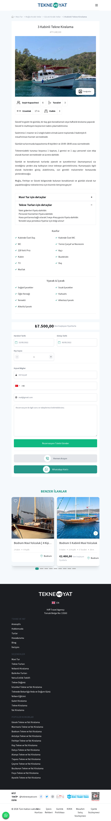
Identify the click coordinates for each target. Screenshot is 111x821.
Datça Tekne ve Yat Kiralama (26, 749)
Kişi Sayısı (18, 350)
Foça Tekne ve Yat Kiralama (25, 773)
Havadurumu (18, 637)
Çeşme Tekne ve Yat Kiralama (26, 763)
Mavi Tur (19, 16)
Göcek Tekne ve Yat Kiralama (26, 722)
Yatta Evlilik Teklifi (21, 677)
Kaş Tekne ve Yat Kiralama (24, 745)
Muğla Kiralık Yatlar (33, 16)
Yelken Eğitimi (19, 696)
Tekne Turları (18, 663)
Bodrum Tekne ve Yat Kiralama (27, 731)
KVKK (69, 808)
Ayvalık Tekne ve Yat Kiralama (26, 777)
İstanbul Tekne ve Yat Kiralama (27, 687)
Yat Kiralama (18, 710)
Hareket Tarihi (20, 335)
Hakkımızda (17, 628)
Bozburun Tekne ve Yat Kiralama (27, 768)
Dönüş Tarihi (62, 335)
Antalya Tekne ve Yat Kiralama (26, 736)
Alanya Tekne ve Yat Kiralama (26, 754)
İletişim (15, 647)
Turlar (15, 633)
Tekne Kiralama (19, 705)
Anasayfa (16, 624)
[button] (95, 533)
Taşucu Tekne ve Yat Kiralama (26, 759)
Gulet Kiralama (19, 700)
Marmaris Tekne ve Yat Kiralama (27, 726)
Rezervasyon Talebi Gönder (55, 443)
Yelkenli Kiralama (20, 668)
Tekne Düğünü (18, 682)
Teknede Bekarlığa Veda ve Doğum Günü (31, 691)
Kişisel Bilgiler (20, 368)
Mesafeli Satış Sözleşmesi (80, 812)
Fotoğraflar (87, 91)
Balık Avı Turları (19, 673)
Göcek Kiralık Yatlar (52, 16)
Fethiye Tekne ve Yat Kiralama (26, 740)
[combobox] (17, 386)
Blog (14, 642)
